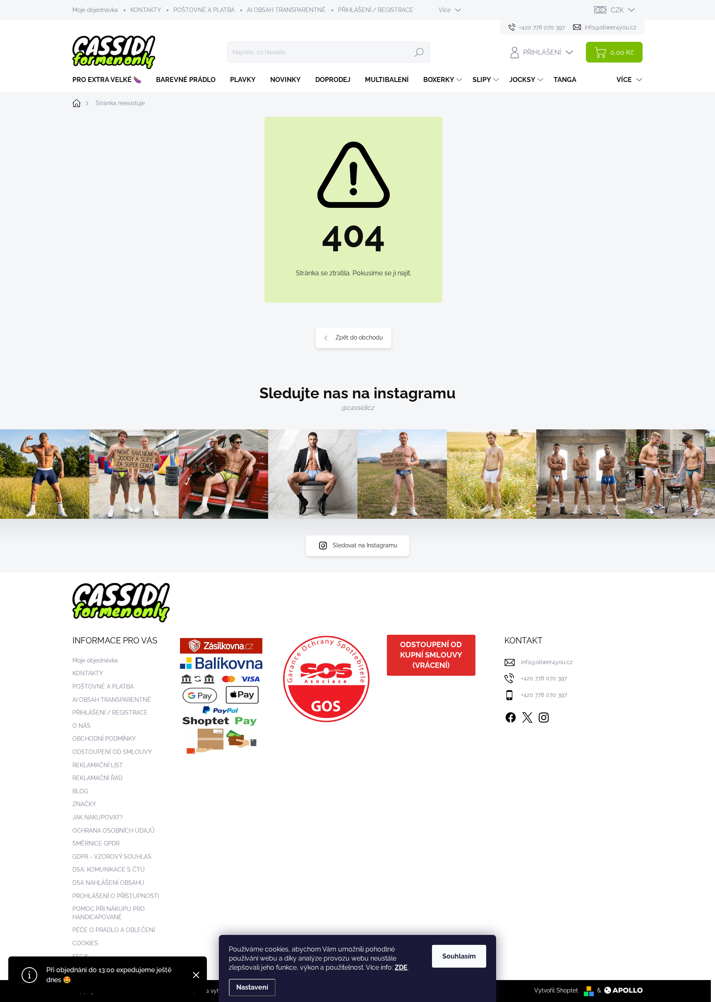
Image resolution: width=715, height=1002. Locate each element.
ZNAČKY (84, 804)
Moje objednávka (95, 10)
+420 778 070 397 (544, 678)
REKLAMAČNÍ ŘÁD (97, 778)
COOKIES (85, 943)
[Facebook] (510, 716)
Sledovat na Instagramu (365, 545)
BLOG (80, 791)
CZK (617, 10)
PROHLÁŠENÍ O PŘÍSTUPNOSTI (115, 896)
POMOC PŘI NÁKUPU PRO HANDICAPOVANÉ (108, 913)
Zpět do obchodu (359, 337)
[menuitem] (110, 79)
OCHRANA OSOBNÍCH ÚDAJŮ (113, 830)
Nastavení (252, 987)
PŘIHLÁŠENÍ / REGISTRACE (375, 10)
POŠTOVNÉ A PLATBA (204, 10)
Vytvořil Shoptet (556, 990)
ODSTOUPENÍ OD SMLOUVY (112, 752)
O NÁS (81, 726)
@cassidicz (357, 408)
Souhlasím (459, 956)
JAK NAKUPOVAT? (97, 817)
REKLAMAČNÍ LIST (97, 765)
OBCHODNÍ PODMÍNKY (104, 738)
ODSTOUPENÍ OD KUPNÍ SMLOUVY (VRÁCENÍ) (431, 655)
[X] (527, 716)
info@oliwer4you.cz (547, 662)
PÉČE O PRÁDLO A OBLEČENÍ (113, 930)
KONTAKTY (145, 10)
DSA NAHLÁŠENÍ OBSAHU (108, 882)
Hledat (419, 52)
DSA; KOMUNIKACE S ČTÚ (108, 869)
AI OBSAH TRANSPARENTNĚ (286, 10)
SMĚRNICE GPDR (96, 843)
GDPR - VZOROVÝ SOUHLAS (111, 856)
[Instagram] (543, 716)
